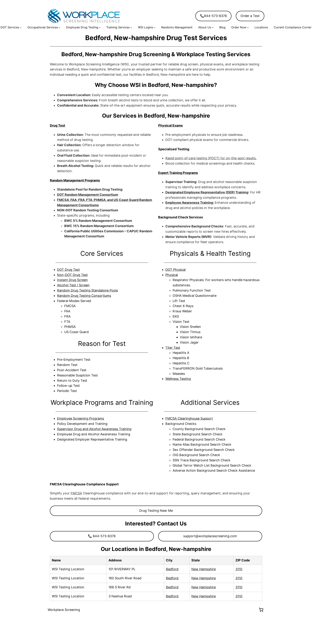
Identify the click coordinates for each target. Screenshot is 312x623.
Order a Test (250, 16)
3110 (238, 569)
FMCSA (76, 493)
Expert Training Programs (178, 173)
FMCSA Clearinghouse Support (189, 418)
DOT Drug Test (68, 269)
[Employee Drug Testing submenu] (100, 27)
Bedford (172, 569)
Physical (171, 275)
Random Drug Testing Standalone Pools (87, 290)
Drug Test (57, 125)
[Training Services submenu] (131, 27)
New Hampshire (203, 569)
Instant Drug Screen (72, 280)
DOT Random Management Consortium (87, 195)
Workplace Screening (64, 610)
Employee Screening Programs (80, 418)
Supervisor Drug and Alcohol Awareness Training (94, 429)
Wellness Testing (178, 379)
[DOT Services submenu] (21, 27)
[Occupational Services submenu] (59, 27)
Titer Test (172, 348)
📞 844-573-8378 (102, 536)
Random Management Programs (75, 180)
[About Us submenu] (213, 27)
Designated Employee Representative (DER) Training (206, 192)
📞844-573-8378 (213, 16)
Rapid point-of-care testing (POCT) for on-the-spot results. (211, 158)
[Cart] (261, 610)
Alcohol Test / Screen (73, 285)
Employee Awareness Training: (189, 202)
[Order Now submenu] (248, 27)
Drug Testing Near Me (156, 510)
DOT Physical (175, 269)
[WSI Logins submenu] (155, 27)
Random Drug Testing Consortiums (84, 296)
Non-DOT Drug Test (72, 275)
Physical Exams (170, 125)
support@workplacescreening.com (210, 536)
